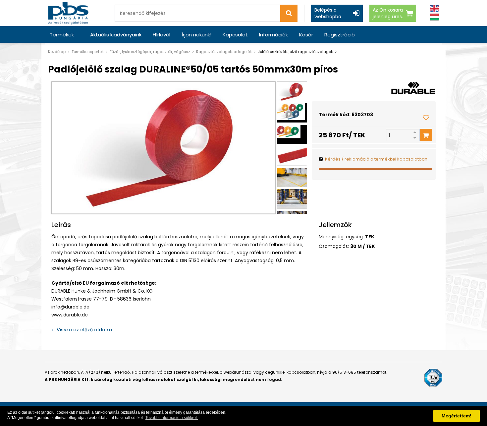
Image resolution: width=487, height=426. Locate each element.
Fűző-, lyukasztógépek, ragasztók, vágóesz (150, 51)
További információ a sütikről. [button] (171, 417)
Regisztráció (339, 34)
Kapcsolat (235, 34)
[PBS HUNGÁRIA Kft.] (68, 13)
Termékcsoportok (88, 51)
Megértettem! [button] (456, 415)
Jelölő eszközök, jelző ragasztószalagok (295, 51)
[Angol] (434, 8)
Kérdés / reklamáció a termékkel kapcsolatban (376, 159)
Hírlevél (161, 34)
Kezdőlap (57, 51)
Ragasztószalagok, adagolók (224, 51)
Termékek (62, 34)
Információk (273, 34)
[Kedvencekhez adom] (426, 117)
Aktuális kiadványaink (115, 34)
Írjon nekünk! (196, 34)
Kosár (306, 34)
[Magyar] (434, 17)
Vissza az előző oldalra (84, 329)
